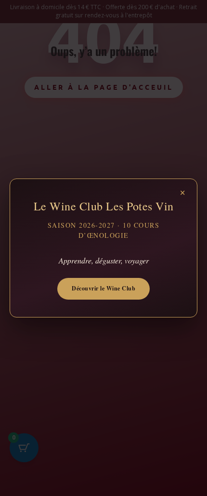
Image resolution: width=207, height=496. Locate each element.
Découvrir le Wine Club (103, 288)
